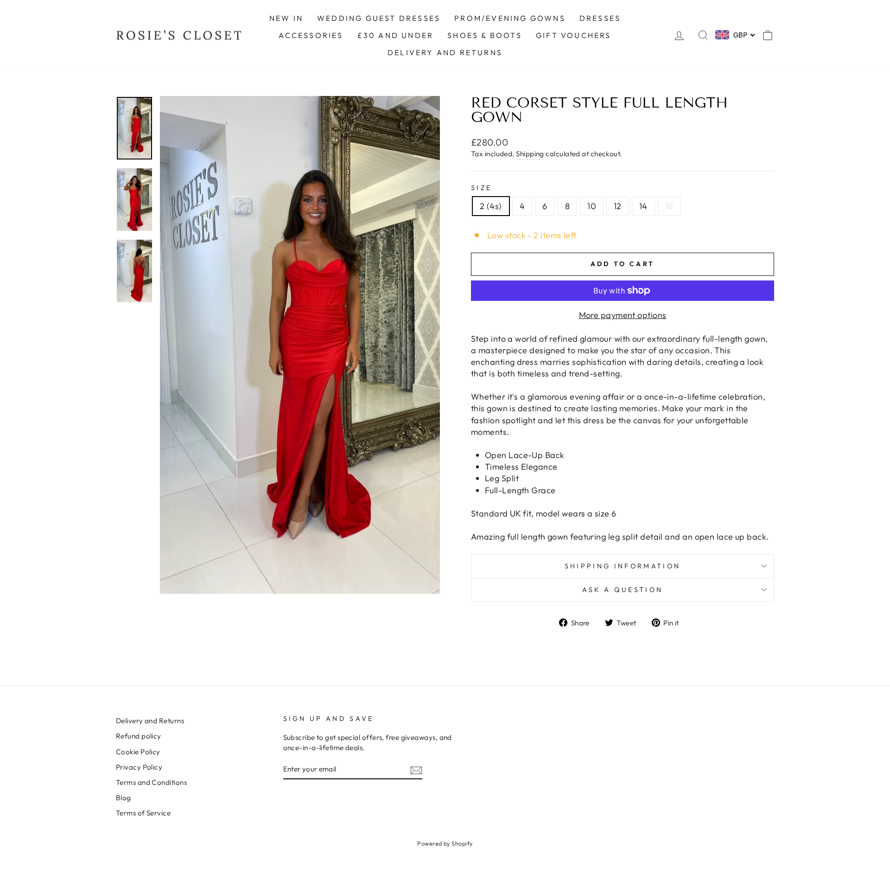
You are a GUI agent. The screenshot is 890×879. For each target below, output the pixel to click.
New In (286, 18)
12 (618, 206)
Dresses (600, 18)
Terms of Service (143, 813)
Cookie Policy (138, 751)
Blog (123, 797)
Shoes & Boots (484, 35)
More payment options (623, 315)
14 (643, 206)
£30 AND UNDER (395, 35)
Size (481, 188)
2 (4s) (491, 206)
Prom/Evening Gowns (510, 18)
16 (669, 206)
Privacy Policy (139, 767)
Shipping (530, 153)
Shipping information (622, 566)
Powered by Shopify (444, 843)
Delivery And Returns (445, 52)
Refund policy (138, 736)
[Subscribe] (416, 769)
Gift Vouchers (573, 35)
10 (591, 206)
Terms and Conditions (151, 782)
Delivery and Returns (150, 720)
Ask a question (622, 590)
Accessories (311, 35)
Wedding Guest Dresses (378, 18)
